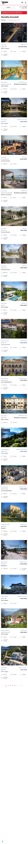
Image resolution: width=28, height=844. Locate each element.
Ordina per (3, 20)
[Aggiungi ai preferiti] (23, 24)
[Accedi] (25, 2)
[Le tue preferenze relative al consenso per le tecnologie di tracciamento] (2, 841)
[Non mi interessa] (25, 24)
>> (22, 685)
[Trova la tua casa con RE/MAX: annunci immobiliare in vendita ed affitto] (4, 2)
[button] (22, 2)
